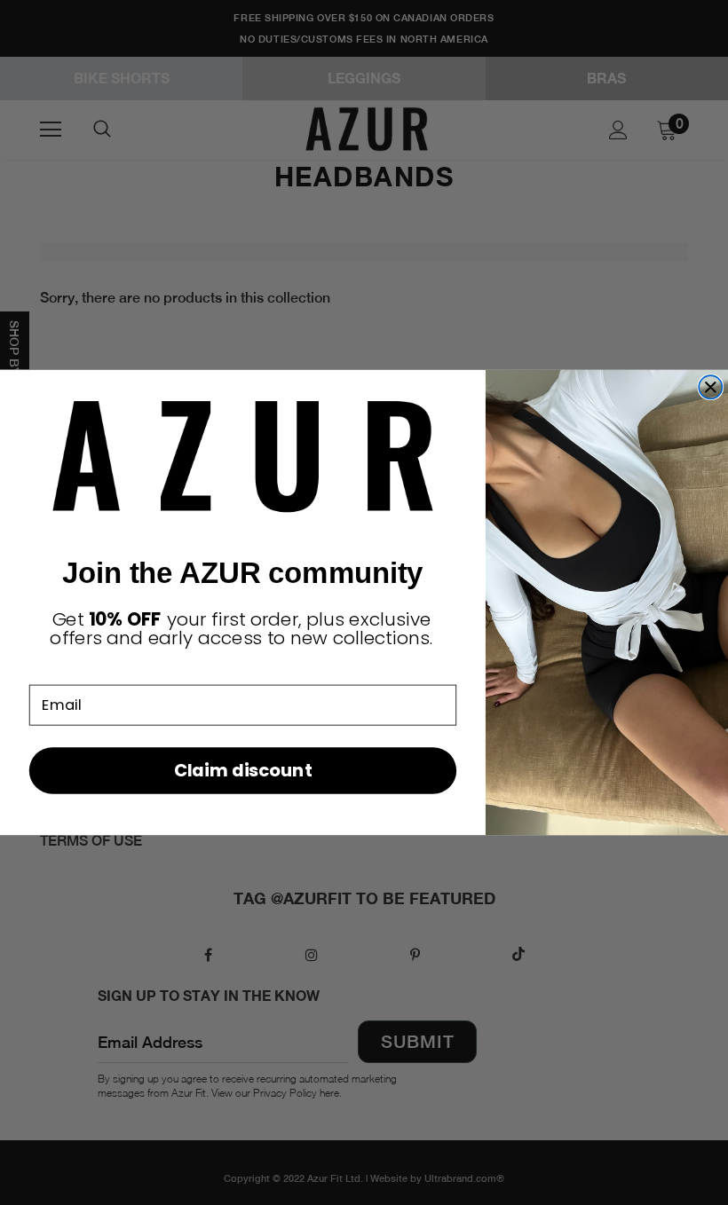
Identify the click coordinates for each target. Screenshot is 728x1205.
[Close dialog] (710, 386)
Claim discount (243, 770)
